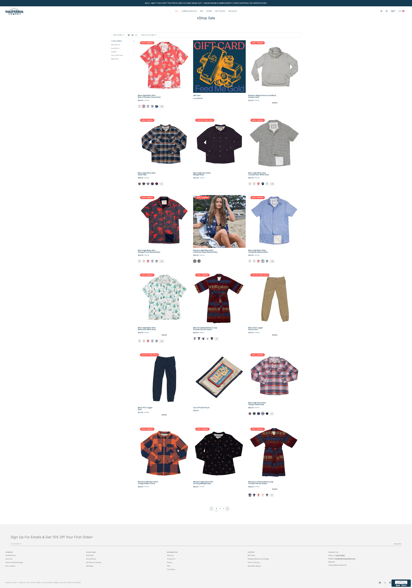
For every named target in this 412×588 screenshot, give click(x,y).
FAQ (168, 566)
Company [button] (9, 552)
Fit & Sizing (171, 569)
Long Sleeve (115, 48)
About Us (170, 555)
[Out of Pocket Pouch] (219, 378)
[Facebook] (380, 583)
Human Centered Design (14, 562)
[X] (385, 583)
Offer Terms (36, 582)
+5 (272, 414)
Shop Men (90, 555)
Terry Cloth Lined (117, 55)
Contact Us (171, 559)
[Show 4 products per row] (136, 35)
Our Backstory (10, 555)
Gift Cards (251, 555)
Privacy (169, 562)
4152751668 (340, 555)
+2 (161, 184)
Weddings (89, 566)
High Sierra (115, 59)
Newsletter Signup (254, 566)
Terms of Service (254, 562)
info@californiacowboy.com (345, 559)
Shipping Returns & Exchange (258, 559)
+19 (162, 106)
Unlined (113, 52)
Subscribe (397, 544)
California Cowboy (51, 582)
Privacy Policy (11, 582)
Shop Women (91, 559)
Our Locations (10, 566)
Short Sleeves (115, 45)
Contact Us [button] (333, 552)
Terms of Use (24, 582)
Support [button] (251, 552)
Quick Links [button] (91, 552)
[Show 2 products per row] (129, 35)
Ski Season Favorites (93, 562)
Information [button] (172, 552)
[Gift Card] (219, 66)
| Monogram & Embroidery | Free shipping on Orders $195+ (235, 3)
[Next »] (227, 509)
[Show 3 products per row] (132, 35)
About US (8, 559)
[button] (202, 11)
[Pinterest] (390, 583)
